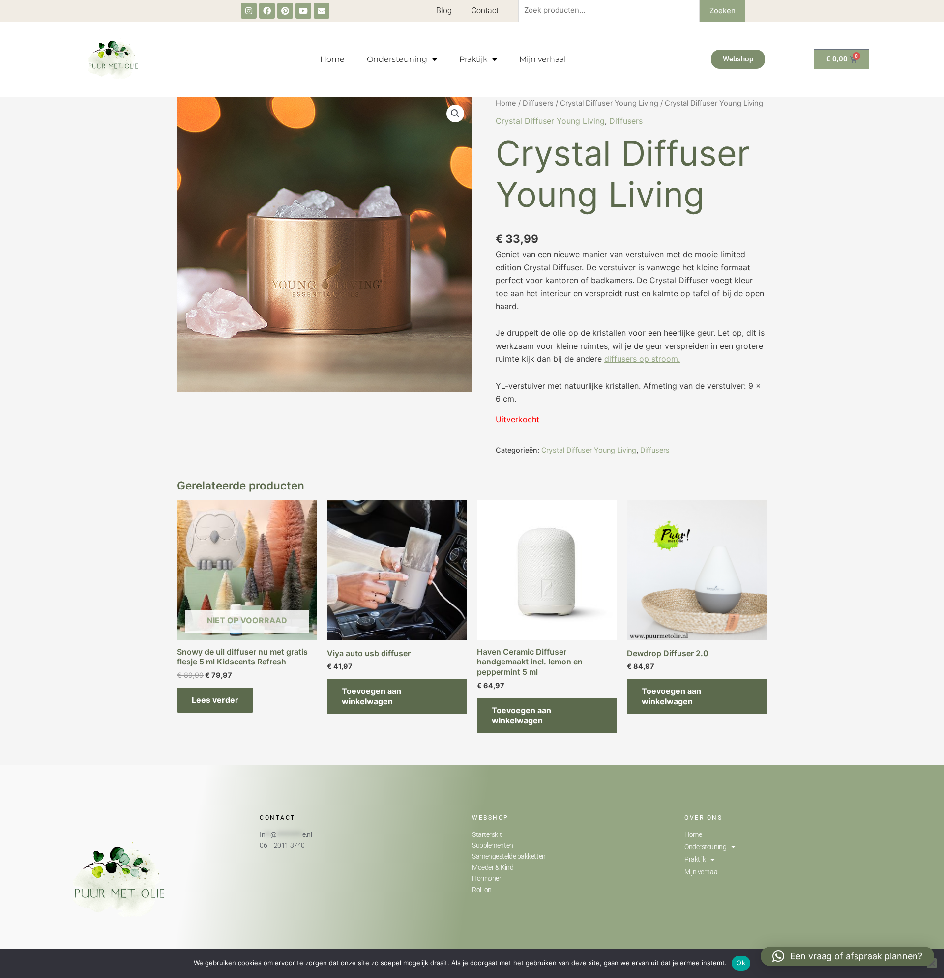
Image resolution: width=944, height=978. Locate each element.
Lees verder (215, 700)
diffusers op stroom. (642, 359)
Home (332, 59)
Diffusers (538, 103)
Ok (741, 963)
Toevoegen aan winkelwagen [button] (371, 696)
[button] (455, 113)
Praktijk (473, 59)
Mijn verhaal (542, 59)
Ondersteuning (397, 59)
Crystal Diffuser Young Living (609, 103)
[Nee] (932, 963)
